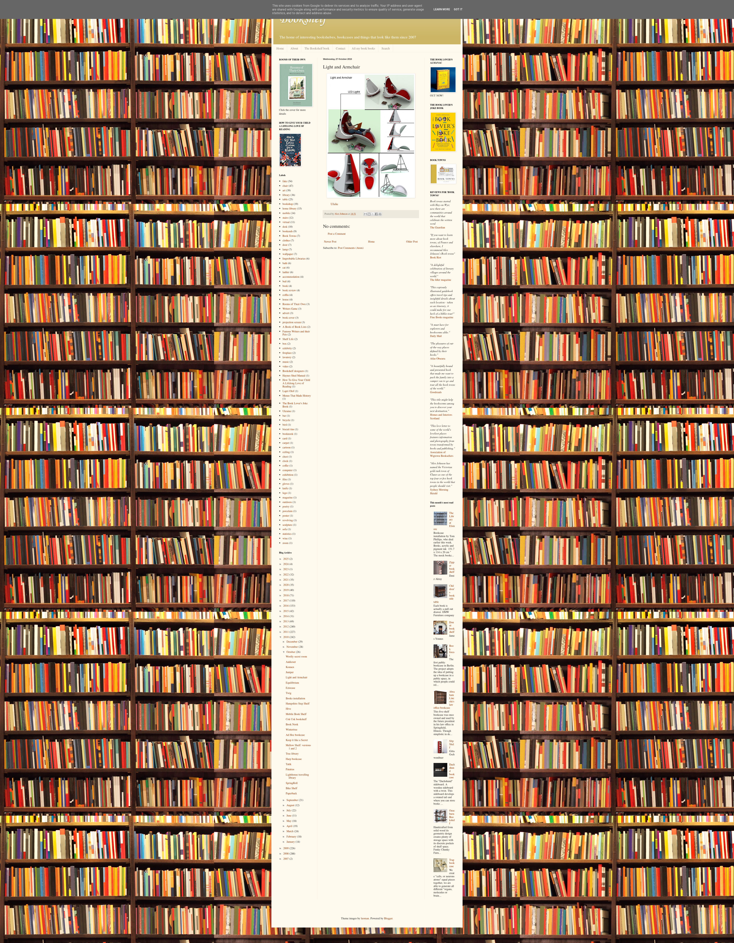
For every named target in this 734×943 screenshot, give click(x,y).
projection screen (292, 322)
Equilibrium (292, 682)
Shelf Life (288, 339)
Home (280, 48)
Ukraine (287, 411)
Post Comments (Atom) (351, 248)
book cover (289, 317)
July (289, 810)
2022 (286, 574)
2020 (286, 585)
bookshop (288, 204)
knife (285, 488)
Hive (288, 708)
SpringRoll (292, 783)
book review (289, 290)
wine (285, 538)
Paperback (291, 793)
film (285, 479)
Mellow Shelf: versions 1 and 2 (298, 746)
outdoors (287, 502)
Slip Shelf (451, 744)
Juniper (290, 672)
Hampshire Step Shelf (297, 703)
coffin (286, 295)
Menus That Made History (297, 395)
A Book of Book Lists (294, 327)
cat (284, 267)
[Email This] (365, 214)
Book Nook (292, 724)
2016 (286, 605)
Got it (458, 9)
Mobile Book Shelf (296, 714)
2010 (286, 637)
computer (288, 470)
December (292, 641)
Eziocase (290, 688)
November (293, 646)
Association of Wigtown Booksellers (441, 454)
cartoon (287, 447)
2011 (286, 632)
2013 (286, 621)
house (286, 299)
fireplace (287, 353)
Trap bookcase (452, 863)
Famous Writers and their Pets (296, 332)
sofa (285, 529)
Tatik (288, 764)
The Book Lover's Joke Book (295, 404)
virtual (286, 222)
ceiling (286, 452)
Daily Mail (436, 336)
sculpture (287, 525)
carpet (286, 443)
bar (284, 415)
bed (284, 281)
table (285, 199)
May (289, 821)
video (285, 366)
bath (285, 263)
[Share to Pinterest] (380, 214)
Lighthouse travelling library (297, 776)
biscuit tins (288, 429)
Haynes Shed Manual (294, 375)
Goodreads (436, 392)
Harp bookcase (294, 759)
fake (285, 181)
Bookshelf (302, 19)
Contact (340, 48)
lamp (285, 249)
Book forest (451, 650)
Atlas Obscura (437, 358)
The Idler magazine (440, 280)
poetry (286, 506)
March (290, 831)
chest (285, 456)
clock (285, 461)
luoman (365, 918)
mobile (286, 213)
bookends (288, 231)
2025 (286, 559)
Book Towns (289, 236)
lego (285, 493)
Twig (288, 693)
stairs (285, 217)
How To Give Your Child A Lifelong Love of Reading (296, 383)
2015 (286, 611)
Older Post (412, 241)
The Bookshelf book (316, 48)
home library (289, 208)
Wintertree (291, 729)
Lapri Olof (288, 391)
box (285, 343)
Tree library (292, 753)
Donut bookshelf (452, 627)
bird (285, 424)
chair (285, 185)
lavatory (287, 357)
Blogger (388, 918)
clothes (286, 240)
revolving (288, 520)
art (284, 190)
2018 (286, 595)
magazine (288, 497)
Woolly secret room (296, 656)
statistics (287, 534)
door (285, 245)
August (291, 805)
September (293, 800)
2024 (286, 564)
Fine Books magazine (441, 317)
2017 (286, 600)
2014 (286, 616)
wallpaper (288, 254)
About (294, 48)
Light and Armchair (296, 677)
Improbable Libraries (294, 258)
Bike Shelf (291, 788)
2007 (286, 858)
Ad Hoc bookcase (295, 735)
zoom (285, 543)
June (289, 815)
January (291, 841)
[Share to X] (373, 214)
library (286, 195)
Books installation (295, 698)
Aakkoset (291, 662)
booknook (288, 434)
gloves (286, 483)
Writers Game (290, 308)
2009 (286, 848)
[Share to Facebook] (376, 214)
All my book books (363, 48)
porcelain (287, 511)
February (292, 836)
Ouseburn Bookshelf (452, 817)
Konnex (290, 667)
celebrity (287, 348)
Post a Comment (337, 233)
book (285, 286)
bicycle (286, 420)
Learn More (442, 9)
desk (285, 226)
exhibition (288, 474)
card (285, 438)
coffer (286, 465)
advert (286, 313)
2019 (286, 590)
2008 (286, 853)
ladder (286, 272)
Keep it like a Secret (297, 740)
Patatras (290, 769)
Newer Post (330, 241)
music (286, 362)
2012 (286, 626)
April (290, 826)
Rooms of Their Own (294, 304)
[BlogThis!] (369, 214)
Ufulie (334, 204)
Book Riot (435, 257)
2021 (286, 579)
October (291, 652)
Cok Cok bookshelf (296, 719)
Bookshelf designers (293, 371)
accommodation (291, 276)
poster (286, 515)
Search (386, 48)
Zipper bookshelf (452, 567)
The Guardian (437, 227)
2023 (286, 569)
